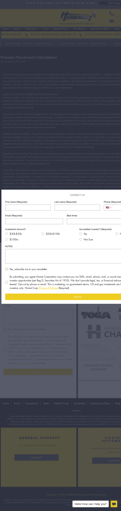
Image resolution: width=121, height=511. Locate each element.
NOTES (9, 246)
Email (13, 215)
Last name (66, 202)
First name (16, 202)
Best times (72, 215)
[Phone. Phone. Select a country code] (109, 207)
